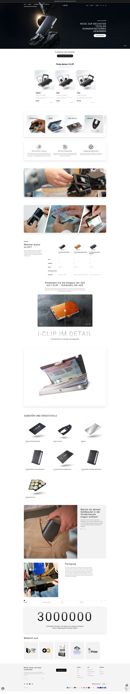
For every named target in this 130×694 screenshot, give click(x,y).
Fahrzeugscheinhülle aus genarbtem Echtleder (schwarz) (91, 469)
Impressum (102, 671)
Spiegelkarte (83, 441)
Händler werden (80, 677)
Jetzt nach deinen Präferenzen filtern (65, 55)
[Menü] (128, 684)
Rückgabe (89, 673)
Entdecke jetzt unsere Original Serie (32, 32)
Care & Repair (36, 4)
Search (78, 669)
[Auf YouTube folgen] (29, 684)
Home (25, 4)
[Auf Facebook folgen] (24, 684)
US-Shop (97, 5)
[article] (44, 87)
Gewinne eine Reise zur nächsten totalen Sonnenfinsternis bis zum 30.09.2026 (65, 1)
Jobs (78, 673)
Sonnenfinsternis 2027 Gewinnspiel (30, 6)
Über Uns (47, 4)
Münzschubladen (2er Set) (30, 497)
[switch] (127, 690)
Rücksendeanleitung (91, 671)
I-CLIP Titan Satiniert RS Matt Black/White (94, 253)
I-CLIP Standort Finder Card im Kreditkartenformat (62, 469)
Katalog (29, 4)
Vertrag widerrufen (61, 670)
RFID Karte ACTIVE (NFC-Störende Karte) (32, 441)
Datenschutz (102, 673)
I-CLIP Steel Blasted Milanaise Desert (80, 252)
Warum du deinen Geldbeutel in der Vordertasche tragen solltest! (91, 513)
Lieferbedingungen (90, 675)
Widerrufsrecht (90, 669)
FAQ (78, 671)
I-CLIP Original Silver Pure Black (64, 252)
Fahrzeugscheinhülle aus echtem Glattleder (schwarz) (35, 469)
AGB (100, 669)
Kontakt (42, 4)
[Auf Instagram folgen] (27, 684)
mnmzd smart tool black (57, 441)
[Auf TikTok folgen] (32, 684)
